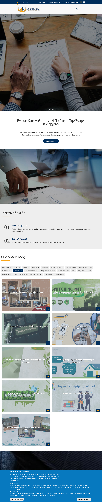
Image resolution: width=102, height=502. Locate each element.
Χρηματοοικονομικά (84, 270)
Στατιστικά (16, 491)
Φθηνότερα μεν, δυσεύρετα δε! (76, 393)
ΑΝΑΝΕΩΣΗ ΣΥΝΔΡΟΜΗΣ (71, 2)
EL (81, 2)
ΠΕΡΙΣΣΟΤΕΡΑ (37, 86)
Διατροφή (26, 267)
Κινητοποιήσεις (7, 274)
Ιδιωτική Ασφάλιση (57, 267)
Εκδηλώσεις (49, 274)
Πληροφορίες (14, 480)
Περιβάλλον (18, 270)
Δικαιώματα (19, 225)
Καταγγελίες (20, 238)
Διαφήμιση (35, 267)
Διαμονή (17, 267)
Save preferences (17, 499)
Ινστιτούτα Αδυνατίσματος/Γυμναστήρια (79, 267)
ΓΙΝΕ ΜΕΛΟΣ (45, 2)
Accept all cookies (84, 499)
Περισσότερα (50, 141)
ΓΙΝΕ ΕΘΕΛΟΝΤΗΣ (55, 2)
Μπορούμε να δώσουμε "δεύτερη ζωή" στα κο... (26, 292)
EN (84, 2)
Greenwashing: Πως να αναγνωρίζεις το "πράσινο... (26, 326)
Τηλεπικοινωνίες (63, 270)
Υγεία (73, 270)
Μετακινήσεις (6, 270)
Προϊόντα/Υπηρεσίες (31, 270)
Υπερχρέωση (60, 274)
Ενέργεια (45, 267)
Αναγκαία (15, 483)
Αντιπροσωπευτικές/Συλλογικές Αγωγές (28, 274)
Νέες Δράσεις (6, 267)
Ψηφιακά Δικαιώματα (48, 270)
